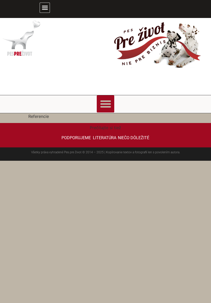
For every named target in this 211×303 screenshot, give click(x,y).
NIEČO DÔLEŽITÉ (133, 137)
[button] (45, 8)
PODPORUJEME (76, 137)
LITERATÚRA (104, 137)
